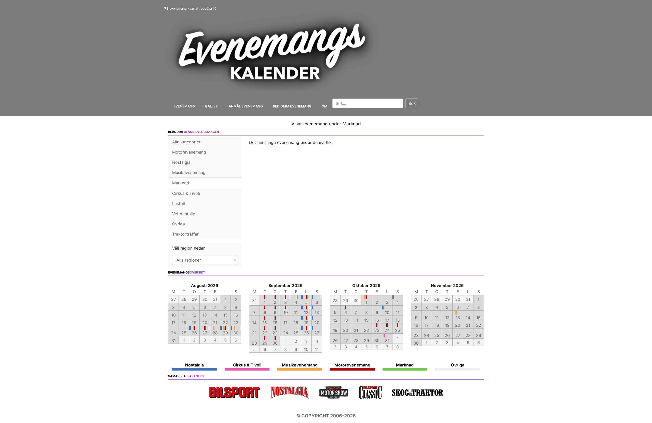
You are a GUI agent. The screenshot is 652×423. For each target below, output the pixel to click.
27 (204, 332)
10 (285, 312)
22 (264, 332)
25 (295, 332)
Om (324, 106)
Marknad (180, 182)
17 (285, 322)
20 (316, 322)
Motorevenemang (189, 152)
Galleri (212, 106)
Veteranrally (183, 213)
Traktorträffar (185, 234)
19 (306, 322)
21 (254, 332)
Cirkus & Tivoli (186, 193)
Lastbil (178, 203)
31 (173, 340)
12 (306, 312)
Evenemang (184, 106)
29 (225, 332)
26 (194, 332)
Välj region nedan (189, 248)
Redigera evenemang (292, 106)
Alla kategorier (186, 141)
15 (265, 322)
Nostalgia (181, 162)
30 (235, 332)
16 (275, 322)
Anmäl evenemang (246, 106)
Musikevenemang (189, 172)
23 (275, 332)
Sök (412, 103)
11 (296, 312)
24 (285, 332)
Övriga (178, 223)
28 (215, 332)
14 (254, 322)
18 (296, 322)
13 (317, 312)
